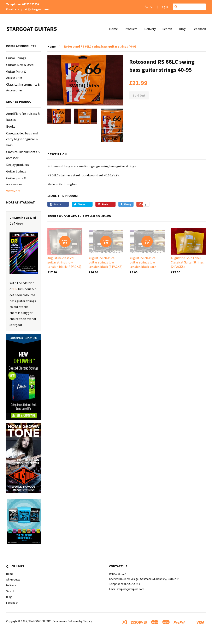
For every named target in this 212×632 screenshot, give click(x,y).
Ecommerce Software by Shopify (72, 621)
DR (15, 289)
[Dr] (24, 253)
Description (57, 154)
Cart (152, 7)
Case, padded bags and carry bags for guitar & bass (22, 139)
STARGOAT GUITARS (31, 28)
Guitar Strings (16, 58)
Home (113, 29)
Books (10, 126)
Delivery (150, 29)
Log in (164, 7)
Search (167, 29)
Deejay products (17, 165)
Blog (182, 29)
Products (131, 29)
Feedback (199, 29)
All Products (13, 579)
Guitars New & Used (20, 65)
